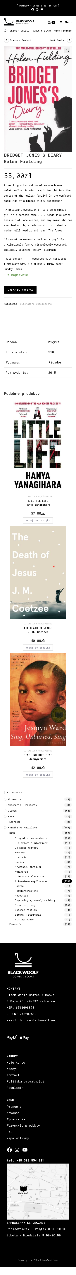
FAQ (9, 1132)
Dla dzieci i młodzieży (31, 843)
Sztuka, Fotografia (28, 914)
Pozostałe (21, 895)
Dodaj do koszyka (20, 289)
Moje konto (16, 1062)
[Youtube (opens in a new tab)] (42, 9)
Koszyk (12, 1069)
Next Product (58, 40)
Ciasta (12, 810)
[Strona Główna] (5, 30)
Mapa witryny (18, 1138)
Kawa (11, 816)
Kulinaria (21, 871)
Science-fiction (26, 910)
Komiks (19, 862)
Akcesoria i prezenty (22, 805)
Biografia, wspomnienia (31, 838)
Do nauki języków (26, 847)
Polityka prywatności (25, 1081)
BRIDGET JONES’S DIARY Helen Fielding (47, 30)
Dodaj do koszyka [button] (37, 520)
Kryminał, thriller (28, 866)
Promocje (15, 924)
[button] (67, 50)
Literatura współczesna (36, 303)
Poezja (19, 886)
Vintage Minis (24, 919)
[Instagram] (17, 1149)
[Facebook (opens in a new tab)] (33, 9)
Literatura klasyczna (29, 876)
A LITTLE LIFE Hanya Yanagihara (38, 502)
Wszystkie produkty (23, 1125)
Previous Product (20, 40)
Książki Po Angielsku (22, 827)
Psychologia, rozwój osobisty (35, 900)
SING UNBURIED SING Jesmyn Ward (38, 757)
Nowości (13, 1113)
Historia (21, 857)
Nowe (12, 832)
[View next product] (69, 40)
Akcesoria (14, 799)
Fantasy (20, 852)
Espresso (14, 821)
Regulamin (15, 1087)
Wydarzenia (16, 1119)
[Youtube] (24, 1149)
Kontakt (13, 1075)
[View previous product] (6, 40)
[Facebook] (9, 1149)
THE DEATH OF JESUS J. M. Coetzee (38, 630)
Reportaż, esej (25, 905)
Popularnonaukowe (26, 890)
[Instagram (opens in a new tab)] (37, 9)
